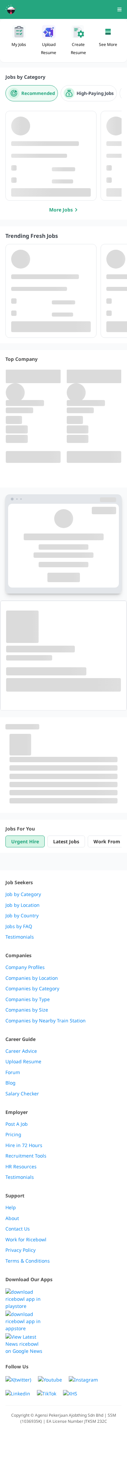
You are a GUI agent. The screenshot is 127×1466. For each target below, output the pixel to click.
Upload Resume (23, 1062)
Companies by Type (27, 999)
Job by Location (22, 905)
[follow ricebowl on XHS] (70, 1393)
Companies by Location (31, 978)
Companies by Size (26, 1010)
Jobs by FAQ (18, 926)
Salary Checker (22, 1094)
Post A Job (16, 1124)
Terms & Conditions (27, 1261)
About (12, 1218)
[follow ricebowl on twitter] (18, 1379)
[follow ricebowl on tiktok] (46, 1393)
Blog (10, 1083)
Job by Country (22, 916)
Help (10, 1207)
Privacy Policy (20, 1250)
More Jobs (61, 209)
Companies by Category (32, 989)
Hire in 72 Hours (23, 1145)
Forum (12, 1072)
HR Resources (21, 1167)
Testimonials (19, 937)
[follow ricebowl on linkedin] (17, 1393)
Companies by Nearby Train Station (45, 1021)
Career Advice (21, 1051)
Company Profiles (25, 967)
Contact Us (17, 1229)
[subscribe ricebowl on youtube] (50, 1379)
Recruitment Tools (25, 1156)
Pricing (13, 1135)
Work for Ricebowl (25, 1240)
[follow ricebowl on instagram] (83, 1379)
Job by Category (23, 894)
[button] (108, 40)
